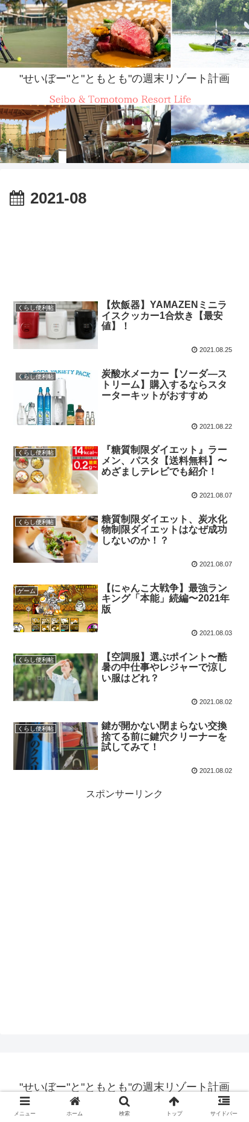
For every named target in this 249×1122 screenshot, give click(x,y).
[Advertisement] (124, 249)
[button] (223, 1011)
